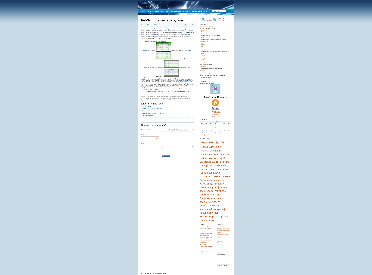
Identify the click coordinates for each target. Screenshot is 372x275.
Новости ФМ (180, 96)
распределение (181, 80)
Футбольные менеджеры (163, 96)
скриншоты (206, 205)
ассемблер (206, 191)
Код (186, 130)
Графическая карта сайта (149, 111)
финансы (223, 187)
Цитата (181, 130)
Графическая (207, 198)
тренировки (211, 165)
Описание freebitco (215, 109)
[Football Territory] (224, 264)
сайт (217, 212)
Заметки (203, 55)
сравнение (206, 202)
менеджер (157, 98)
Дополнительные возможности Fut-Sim (153, 113)
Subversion (206, 216)
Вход (164, 273)
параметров (167, 30)
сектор (220, 180)
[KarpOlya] (224, 251)
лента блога (209, 19)
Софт (202, 50)
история (204, 183)
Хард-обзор (203, 70)
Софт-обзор (203, 66)
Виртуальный (212, 194)
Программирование (205, 74)
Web (186, 96)
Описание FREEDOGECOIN (215, 112)
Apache (216, 202)
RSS (170, 99)
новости (163, 98)
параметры (168, 98)
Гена (202, 165)
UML (202, 169)
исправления (152, 34)
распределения (182, 98)
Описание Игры (215, 116)
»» (228, 121)
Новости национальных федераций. (152, 108)
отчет (211, 158)
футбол (188, 98)
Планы (203, 37)
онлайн (222, 165)
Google (216, 205)
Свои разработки (151, 96)
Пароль (143, 149)
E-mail (142, 143)
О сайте (219, 237)
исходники (205, 176)
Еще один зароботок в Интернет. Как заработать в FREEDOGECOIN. (206, 233)
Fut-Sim (146, 98)
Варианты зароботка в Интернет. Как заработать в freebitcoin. (206, 228)
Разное (203, 59)
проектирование (221, 176)
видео (222, 191)
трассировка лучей (210, 172)
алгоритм (222, 169)
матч (202, 161)
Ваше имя (143, 134)
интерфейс (220, 158)
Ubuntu (204, 220)
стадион (219, 198)
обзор (215, 191)
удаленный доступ (210, 209)
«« (202, 121)
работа (203, 158)
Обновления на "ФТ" (147, 115)
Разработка (173, 96)
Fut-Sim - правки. (146, 106)
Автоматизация (208, 180)
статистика (223, 161)
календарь (211, 169)
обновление (156, 29)
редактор (217, 216)
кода (202, 194)
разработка (174, 98)
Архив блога (220, 226)
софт (224, 209)
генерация (211, 161)
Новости (202, 62)
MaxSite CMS (159, 273)
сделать (189, 79)
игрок (211, 220)
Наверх (229, 273)
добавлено (216, 150)
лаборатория (207, 212)
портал (213, 187)
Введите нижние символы (168, 148)
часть (159, 81)
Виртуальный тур (204, 244)
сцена (212, 183)
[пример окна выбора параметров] (171, 76)
